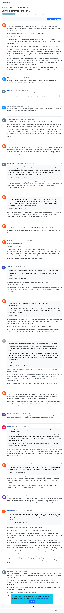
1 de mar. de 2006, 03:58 (23, 77)
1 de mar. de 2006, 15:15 (21, 571)
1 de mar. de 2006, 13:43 (24, 340)
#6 (61, 145)
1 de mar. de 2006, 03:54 (27, 24)
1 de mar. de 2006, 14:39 (26, 510)
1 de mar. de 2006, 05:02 (28, 119)
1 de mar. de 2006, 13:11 (26, 300)
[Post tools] (60, 73)
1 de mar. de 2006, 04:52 (23, 106)
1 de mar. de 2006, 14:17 (26, 463)
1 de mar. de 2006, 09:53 (27, 196)
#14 (61, 392)
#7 (61, 163)
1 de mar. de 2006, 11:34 (21, 225)
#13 (61, 340)
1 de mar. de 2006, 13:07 (25, 266)
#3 (61, 90)
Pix (8, 225)
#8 (61, 196)
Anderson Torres (11, 119)
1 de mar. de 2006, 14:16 (23, 426)
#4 (61, 106)
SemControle (10, 24)
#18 (61, 495)
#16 (61, 426)
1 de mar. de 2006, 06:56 (28, 163)
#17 (61, 463)
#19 (61, 510)
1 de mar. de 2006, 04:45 (22, 90)
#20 (61, 571)
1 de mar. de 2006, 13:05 (26, 240)
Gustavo (9, 413)
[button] (2, 610)
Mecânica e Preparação (8, 14)
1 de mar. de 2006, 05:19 (26, 145)
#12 (61, 300)
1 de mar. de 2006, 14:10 (26, 392)
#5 (61, 119)
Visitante (9, 340)
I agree (32, 601)
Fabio (8, 77)
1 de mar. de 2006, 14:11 (24, 413)
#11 (61, 266)
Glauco (9, 426)
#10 (61, 240)
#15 (61, 413)
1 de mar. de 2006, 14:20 (24, 495)
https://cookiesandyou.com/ (39, 598)
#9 (61, 225)
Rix (8, 90)
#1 (61, 24)
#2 (61, 77)
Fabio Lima (9, 266)
